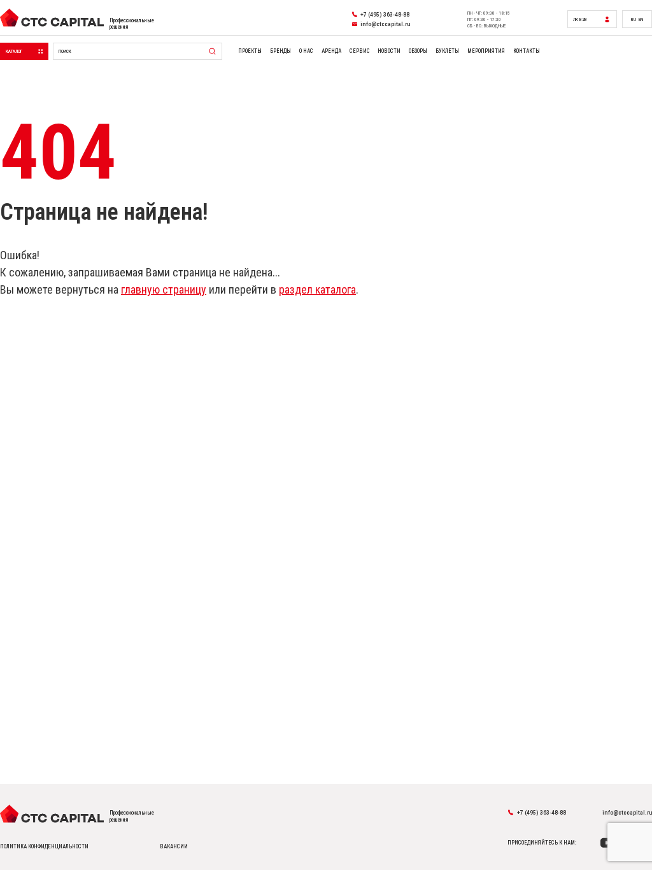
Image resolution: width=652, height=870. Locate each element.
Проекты (250, 51)
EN (641, 19)
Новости (389, 51)
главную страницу (163, 289)
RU (633, 19)
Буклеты (447, 51)
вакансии (174, 846)
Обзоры (418, 51)
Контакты (526, 51)
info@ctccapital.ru (627, 812)
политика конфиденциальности (44, 846)
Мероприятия (486, 51)
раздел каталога (317, 289)
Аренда (331, 51)
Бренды (280, 51)
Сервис (360, 51)
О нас (306, 51)
